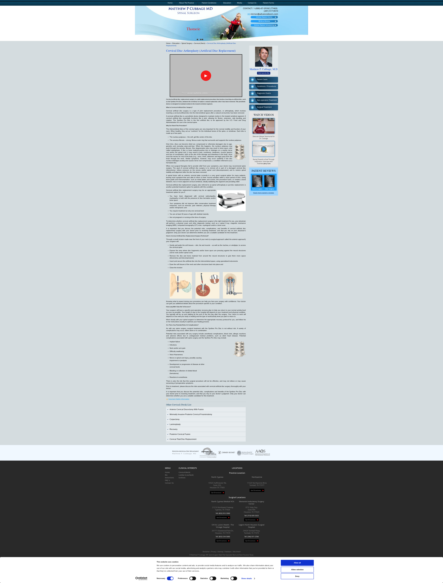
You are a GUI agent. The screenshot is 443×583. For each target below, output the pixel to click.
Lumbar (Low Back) (186, 475)
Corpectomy (175, 419)
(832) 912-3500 (224, 513)
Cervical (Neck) (199, 43)
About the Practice (186, 3)
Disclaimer (206, 552)
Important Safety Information (178, 399)
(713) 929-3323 (253, 515)
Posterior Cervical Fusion (180, 434)
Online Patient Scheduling (264, 25)
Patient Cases (262, 79)
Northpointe (257, 477)
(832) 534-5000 (224, 536)
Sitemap (220, 552)
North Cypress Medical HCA (222, 501)
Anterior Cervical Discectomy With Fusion (187, 409)
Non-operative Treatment (267, 100)
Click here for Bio (263, 73)
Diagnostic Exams (264, 93)
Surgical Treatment (264, 107)
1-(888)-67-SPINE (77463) (265, 8)
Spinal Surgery (186, 43)
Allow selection (297, 570)
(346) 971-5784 (253, 536)
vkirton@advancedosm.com (264, 14)
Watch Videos (264, 114)
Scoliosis (182, 478)
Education (227, 3)
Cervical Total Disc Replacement (183, 439)
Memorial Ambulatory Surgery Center (251, 502)
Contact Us (252, 3)
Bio (166, 475)
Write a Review (264, 21)
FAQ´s (167, 480)
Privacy (213, 552)
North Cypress (217, 477)
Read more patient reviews (263, 193)
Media (239, 3)
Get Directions (216, 493)
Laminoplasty (175, 424)
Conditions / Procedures (266, 86)
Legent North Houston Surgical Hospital (251, 526)
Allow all (297, 563)
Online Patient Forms (264, 17)
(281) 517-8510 (271, 10)
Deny (297, 576)
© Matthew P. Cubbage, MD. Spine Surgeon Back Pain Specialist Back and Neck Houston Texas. (221, 555)
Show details (246, 578)
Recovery (173, 429)
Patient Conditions (209, 3)
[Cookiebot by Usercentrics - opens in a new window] (141, 578)
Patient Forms (268, 3)
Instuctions (169, 478)
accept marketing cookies (197, 93)
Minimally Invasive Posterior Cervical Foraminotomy (191, 414)
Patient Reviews (264, 170)
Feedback (228, 552)
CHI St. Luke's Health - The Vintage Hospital (223, 526)
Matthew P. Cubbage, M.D (263, 69)
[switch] (192, 578)
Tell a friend (237, 552)
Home (170, 3)
